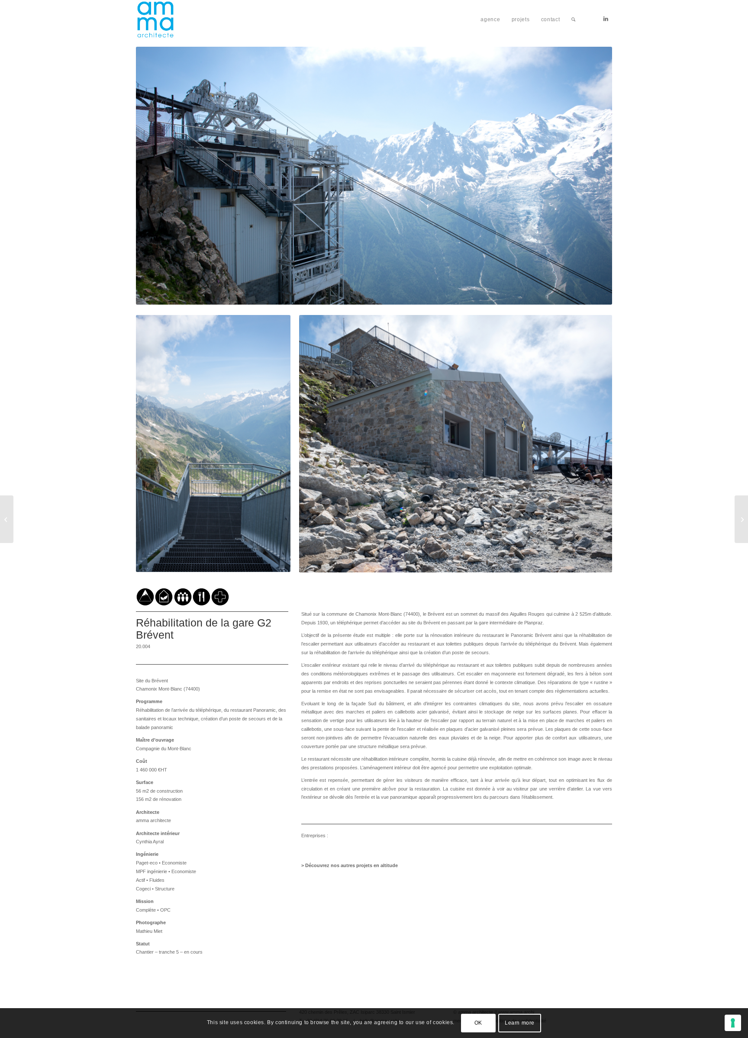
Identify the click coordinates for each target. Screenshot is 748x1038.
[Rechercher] (573, 19)
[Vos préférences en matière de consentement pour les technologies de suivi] (733, 1023)
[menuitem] (490, 19)
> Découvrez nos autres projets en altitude (349, 865)
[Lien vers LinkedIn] (605, 19)
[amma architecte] (155, 19)
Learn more (520, 1023)
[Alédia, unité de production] (741, 519)
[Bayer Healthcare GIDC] (6, 519)
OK (478, 1023)
